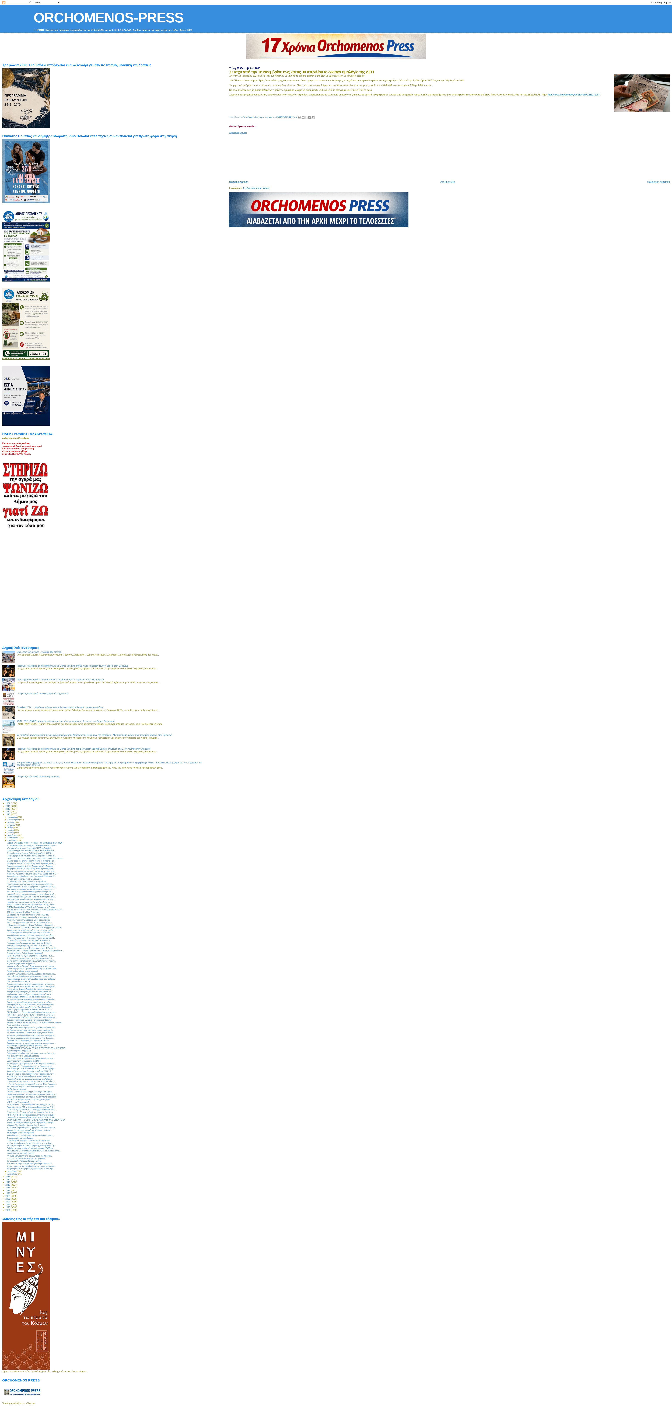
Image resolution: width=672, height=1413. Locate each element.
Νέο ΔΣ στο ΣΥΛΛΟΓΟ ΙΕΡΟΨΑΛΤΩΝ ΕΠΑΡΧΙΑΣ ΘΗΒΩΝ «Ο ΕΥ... (35, 910)
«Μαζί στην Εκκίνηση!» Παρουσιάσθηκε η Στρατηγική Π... (31, 938)
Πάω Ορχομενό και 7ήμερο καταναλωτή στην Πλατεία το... (31, 856)
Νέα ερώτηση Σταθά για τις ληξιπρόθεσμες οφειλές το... (30, 976)
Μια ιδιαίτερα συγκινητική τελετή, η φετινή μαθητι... (28, 1045)
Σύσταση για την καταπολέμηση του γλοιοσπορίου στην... (31, 871)
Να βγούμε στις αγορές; (17, 1089)
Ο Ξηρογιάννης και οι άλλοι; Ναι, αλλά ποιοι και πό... (29, 940)
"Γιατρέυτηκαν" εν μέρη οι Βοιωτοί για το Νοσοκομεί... (29, 1140)
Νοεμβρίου (12, 1171)
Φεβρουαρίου (13, 820)
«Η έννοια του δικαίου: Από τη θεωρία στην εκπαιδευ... (30, 1143)
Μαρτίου (11, 822)
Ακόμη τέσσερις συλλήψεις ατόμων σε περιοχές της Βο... (31, 930)
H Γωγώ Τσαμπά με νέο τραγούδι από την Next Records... (32, 1084)
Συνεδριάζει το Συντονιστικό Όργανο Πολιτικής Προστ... (30, 1135)
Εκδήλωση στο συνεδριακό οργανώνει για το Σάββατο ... (31, 1148)
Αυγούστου (13, 835)
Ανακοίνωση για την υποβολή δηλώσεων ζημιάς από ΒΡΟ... (32, 874)
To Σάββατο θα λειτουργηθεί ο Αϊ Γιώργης (24, 1161)
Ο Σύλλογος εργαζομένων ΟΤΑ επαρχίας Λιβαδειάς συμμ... (32, 1110)
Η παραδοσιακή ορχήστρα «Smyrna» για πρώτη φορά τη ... (32, 1017)
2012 (8, 811)
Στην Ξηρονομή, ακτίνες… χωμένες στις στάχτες (39, 652)
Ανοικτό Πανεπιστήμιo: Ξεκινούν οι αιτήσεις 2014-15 (29, 1071)
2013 (8, 814)
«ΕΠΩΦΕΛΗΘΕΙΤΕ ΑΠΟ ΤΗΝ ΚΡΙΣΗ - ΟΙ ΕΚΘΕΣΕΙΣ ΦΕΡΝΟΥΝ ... (36, 843)
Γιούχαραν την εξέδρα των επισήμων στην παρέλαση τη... (31, 1053)
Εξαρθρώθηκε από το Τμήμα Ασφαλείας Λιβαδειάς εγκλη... (31, 863)
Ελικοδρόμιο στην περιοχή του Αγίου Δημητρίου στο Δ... (30, 1163)
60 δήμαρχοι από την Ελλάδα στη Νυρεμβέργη (26, 881)
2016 (8, 1182)
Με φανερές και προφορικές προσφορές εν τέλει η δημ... (30, 1169)
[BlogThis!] (303, 117)
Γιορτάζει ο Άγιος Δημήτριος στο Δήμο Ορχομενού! (28, 1040)
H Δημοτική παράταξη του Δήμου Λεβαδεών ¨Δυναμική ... (31, 925)
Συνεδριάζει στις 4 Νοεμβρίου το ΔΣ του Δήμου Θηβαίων (30, 1004)
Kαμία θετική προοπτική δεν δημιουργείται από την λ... (29, 994)
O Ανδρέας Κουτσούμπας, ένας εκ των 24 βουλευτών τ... (31, 1081)
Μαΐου (10, 827)
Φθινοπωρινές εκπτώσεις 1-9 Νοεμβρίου (24, 879)
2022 (8, 1199)
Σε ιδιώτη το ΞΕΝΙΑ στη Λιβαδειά (20, 1133)
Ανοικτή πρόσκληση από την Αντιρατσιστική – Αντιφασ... (30, 866)
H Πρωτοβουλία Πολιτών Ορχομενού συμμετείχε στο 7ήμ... (32, 887)
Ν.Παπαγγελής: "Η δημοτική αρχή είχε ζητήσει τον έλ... (30, 1066)
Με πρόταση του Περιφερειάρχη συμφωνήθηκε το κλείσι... (31, 999)
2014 (8, 1176)
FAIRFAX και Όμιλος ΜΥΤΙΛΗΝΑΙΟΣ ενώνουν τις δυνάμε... (32, 907)
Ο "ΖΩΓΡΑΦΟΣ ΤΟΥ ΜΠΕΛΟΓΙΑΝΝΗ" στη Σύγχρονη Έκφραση (34, 928)
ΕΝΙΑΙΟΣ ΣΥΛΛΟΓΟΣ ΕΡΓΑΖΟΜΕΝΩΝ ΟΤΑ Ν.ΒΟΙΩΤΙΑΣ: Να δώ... (35, 858)
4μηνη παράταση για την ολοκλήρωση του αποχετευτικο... (31, 1166)
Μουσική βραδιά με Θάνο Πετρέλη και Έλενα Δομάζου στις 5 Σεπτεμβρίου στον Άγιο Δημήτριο (60, 679)
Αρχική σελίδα (447, 181)
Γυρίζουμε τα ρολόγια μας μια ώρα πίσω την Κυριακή (29, 943)
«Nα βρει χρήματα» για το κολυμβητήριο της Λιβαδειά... (29, 1156)
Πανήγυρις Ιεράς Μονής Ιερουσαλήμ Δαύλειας (38, 776)
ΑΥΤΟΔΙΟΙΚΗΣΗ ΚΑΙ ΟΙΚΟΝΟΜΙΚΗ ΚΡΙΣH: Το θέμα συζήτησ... (34, 1151)
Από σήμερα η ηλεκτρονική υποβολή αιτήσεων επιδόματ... (31, 1063)
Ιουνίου (11, 830)
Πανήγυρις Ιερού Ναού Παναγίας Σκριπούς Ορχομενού (42, 693)
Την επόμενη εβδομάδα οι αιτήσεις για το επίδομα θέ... (29, 892)
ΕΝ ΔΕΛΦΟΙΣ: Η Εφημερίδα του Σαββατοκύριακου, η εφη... (32, 1012)
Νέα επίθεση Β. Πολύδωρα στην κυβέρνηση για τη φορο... (31, 1069)
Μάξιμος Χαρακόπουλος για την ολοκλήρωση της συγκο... (31, 904)
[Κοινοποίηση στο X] (306, 117)
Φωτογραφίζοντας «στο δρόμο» (20, 1138)
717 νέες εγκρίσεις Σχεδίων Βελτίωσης (23, 912)
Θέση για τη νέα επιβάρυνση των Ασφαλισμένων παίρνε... (31, 961)
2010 (8, 806)
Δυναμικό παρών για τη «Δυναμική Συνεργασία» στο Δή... (31, 894)
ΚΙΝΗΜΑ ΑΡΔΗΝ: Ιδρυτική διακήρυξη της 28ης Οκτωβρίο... (31, 1115)
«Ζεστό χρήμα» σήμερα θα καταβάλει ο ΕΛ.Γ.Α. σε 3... (29, 1010)
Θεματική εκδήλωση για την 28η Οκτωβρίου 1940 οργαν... (31, 987)
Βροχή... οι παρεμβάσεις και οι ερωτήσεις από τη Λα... (29, 1002)
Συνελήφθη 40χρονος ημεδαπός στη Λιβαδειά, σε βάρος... (31, 935)
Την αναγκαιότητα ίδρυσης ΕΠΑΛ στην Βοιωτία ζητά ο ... (30, 958)
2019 (8, 1190)
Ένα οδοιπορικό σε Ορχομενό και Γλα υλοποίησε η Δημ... (31, 897)
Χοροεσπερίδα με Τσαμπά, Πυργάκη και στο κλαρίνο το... (31, 966)
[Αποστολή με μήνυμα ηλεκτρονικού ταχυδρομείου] (299, 117)
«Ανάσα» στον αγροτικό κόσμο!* (20, 1153)
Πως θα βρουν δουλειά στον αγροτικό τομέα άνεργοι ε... (30, 884)
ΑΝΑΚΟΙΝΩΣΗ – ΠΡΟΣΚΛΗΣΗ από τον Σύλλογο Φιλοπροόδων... (35, 951)
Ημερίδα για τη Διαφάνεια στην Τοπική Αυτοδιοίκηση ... (29, 902)
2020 (8, 1193)
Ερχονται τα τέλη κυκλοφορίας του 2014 (23, 1061)
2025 (8, 1207)
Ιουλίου (11, 833)
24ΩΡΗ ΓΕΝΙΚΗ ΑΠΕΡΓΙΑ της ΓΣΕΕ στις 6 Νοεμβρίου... (30, 1092)
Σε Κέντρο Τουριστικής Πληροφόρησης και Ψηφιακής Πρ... (31, 1145)
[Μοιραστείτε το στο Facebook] (309, 117)
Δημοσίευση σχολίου (238, 133)
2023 (8, 1202)
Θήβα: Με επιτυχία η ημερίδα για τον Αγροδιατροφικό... (30, 1007)
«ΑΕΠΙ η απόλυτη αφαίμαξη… (19, 1102)
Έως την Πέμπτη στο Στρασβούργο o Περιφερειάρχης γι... (31, 1074)
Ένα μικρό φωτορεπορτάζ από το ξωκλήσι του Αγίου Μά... (31, 1028)
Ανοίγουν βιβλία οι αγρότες (18, 1025)
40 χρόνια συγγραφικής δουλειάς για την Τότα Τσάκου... (30, 1038)
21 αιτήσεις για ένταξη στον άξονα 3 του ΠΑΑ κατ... (28, 915)
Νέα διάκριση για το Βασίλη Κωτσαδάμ (23, 1056)
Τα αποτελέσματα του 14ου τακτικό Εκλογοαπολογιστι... (30, 1033)
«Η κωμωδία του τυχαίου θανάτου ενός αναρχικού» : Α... (30, 1104)
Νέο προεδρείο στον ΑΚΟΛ (18, 981)
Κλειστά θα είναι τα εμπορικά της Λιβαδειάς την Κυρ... (29, 1130)
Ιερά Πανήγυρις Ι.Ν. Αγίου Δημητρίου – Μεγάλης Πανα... (30, 956)
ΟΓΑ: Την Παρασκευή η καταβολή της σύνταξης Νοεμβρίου (31, 1097)
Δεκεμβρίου (13, 1174)
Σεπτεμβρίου (13, 838)
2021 (8, 1196)
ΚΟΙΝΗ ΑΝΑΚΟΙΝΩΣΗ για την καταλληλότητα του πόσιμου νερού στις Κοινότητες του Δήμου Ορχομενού (65, 721)
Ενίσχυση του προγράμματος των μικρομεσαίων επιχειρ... (31, 1123)
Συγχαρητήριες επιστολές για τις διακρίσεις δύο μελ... (29, 997)
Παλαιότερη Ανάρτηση (658, 181)
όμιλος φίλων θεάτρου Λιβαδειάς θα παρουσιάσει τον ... (30, 989)
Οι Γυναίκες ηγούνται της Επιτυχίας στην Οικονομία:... (29, 933)
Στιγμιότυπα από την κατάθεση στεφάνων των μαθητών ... (31, 1043)
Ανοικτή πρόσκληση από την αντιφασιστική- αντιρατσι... (30, 984)
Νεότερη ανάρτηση (238, 181)
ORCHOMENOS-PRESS (108, 17)
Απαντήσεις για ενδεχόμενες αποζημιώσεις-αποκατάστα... (31, 1035)
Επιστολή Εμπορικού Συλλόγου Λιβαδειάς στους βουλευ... (31, 974)
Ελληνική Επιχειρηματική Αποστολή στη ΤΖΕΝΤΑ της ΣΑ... (31, 1117)
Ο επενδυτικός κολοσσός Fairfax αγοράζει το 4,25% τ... (30, 853)
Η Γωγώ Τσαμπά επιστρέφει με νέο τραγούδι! (26, 1158)
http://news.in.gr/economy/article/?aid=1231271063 (574, 94)
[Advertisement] (314, 156)
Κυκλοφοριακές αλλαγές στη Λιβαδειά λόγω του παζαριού (31, 979)
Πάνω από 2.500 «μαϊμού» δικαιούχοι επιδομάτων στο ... (31, 1058)
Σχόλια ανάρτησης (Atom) (256, 188)
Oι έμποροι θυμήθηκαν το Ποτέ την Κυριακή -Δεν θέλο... (30, 1112)
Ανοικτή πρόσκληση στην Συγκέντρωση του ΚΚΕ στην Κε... (32, 948)
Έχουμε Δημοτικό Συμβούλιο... (20, 1051)
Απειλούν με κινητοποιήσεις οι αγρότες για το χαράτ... (29, 1099)
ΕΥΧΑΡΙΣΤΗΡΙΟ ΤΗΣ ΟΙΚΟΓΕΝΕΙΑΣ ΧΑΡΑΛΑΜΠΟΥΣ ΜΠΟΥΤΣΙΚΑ (36, 1120)
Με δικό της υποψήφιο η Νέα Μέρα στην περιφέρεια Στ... (30, 1030)
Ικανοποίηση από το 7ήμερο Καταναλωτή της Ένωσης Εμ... (32, 969)
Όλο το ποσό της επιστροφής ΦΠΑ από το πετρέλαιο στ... (31, 861)
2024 (8, 1204)
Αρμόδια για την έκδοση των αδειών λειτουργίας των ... (30, 917)
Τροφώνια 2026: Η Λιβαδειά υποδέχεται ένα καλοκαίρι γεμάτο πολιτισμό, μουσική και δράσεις (60, 707)
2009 (8, 803)
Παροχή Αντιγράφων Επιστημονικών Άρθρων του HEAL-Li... (32, 1094)
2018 (8, 1187)
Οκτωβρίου (13, 840)
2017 (8, 1185)
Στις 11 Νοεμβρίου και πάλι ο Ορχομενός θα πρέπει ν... (30, 922)
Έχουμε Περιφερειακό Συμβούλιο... (21, 963)
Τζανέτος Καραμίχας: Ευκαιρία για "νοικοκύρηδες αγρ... (30, 1020)
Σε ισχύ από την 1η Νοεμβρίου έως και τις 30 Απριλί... (29, 1076)
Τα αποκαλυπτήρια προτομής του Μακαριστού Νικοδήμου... (32, 845)
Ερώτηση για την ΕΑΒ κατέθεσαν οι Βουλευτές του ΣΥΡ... (31, 1107)
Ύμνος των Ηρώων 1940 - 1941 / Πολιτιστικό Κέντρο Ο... (31, 1015)
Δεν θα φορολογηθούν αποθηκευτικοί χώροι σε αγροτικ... (31, 1087)
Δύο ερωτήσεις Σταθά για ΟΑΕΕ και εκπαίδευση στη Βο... (31, 899)
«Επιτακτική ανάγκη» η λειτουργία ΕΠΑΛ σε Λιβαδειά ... (30, 848)
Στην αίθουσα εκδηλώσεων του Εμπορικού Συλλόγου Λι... (31, 876)
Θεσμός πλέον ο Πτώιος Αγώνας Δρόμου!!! (25, 953)
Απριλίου (12, 825)
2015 (8, 1179)
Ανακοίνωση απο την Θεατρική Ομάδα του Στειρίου (28, 920)
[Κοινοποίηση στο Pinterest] (313, 117)
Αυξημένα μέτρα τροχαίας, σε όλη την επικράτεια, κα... (29, 992)
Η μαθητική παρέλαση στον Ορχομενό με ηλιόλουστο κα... (31, 1128)
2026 (8, 1210)
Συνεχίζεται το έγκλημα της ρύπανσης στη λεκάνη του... (30, 945)
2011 (8, 809)
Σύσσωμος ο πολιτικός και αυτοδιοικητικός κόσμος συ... (30, 889)
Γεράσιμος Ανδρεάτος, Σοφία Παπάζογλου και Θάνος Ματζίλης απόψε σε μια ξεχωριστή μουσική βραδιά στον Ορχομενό (72, 666)
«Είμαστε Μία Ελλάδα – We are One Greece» (26, 1125)
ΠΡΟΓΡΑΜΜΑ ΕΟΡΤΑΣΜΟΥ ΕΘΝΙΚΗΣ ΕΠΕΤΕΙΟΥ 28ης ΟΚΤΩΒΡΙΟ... (37, 1048)
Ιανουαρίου (12, 817)
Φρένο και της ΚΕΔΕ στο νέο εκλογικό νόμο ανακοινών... (31, 851)
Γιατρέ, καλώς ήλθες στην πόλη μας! (22, 971)
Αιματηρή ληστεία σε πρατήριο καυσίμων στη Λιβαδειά (29, 1079)
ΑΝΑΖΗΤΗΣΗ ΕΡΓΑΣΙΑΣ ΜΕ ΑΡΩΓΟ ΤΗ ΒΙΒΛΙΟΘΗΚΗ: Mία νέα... (35, 1022)
